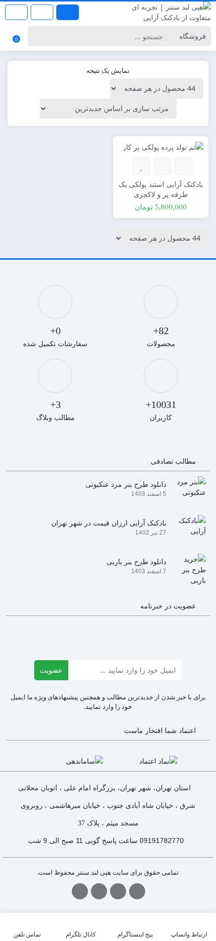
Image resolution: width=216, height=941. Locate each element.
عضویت (51, 670)
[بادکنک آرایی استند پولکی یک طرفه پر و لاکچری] (163, 146)
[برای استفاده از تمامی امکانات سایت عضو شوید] (67, 12)
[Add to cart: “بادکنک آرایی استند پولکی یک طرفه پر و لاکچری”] (183, 166)
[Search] (37, 36)
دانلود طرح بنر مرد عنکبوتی (125, 484)
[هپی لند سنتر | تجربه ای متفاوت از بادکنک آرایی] (162, 12)
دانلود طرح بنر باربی (136, 561)
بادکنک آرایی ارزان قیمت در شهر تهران (108, 523)
